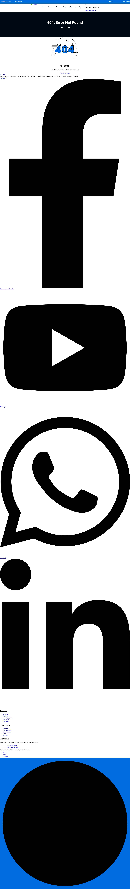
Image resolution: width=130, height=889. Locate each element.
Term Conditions (7, 718)
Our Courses (6, 720)
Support (5, 735)
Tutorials (5, 729)
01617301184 (18, 2)
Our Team (6, 721)
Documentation (7, 730)
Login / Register (126, 1)
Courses (50, 7)
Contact (78, 7)
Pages (58, 7)
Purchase (5, 756)
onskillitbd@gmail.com (6, 2)
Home (43, 7)
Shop (64, 7)
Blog (71, 7)
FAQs (4, 733)
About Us (5, 715)
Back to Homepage (65, 73)
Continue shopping (90, 10)
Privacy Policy (7, 732)
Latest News (6, 716)
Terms (5, 753)
